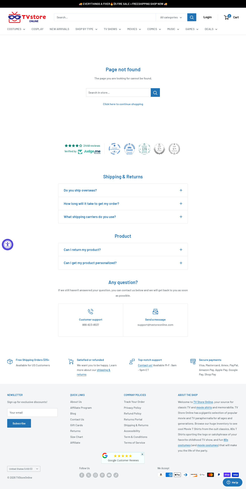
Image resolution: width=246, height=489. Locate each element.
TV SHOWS (110, 29)
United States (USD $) (20, 468)
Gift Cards (76, 425)
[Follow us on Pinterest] (102, 475)
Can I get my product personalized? (90, 263)
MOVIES (132, 29)
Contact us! (145, 365)
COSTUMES (14, 29)
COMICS (152, 29)
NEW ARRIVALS (59, 29)
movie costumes (207, 445)
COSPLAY (37, 29)
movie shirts (204, 407)
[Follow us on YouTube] (109, 475)
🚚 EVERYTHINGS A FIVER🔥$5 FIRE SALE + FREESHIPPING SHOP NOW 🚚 (123, 3)
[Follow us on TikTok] (115, 475)
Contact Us (77, 419)
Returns (75, 430)
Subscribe (19, 423)
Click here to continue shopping (123, 104)
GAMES (189, 29)
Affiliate (75, 442)
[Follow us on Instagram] (95, 475)
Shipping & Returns (136, 425)
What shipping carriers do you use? (90, 217)
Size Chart (76, 436)
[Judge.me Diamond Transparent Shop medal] (114, 149)
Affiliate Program (81, 407)
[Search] (191, 17)
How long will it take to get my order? (91, 203)
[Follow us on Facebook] (81, 475)
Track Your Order (134, 401)
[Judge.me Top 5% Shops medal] (159, 149)
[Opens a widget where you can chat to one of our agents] (232, 482)
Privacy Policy (132, 407)
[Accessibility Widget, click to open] (7, 244)
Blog (73, 413)
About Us (76, 401)
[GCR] (105, 455)
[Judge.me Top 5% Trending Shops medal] (174, 149)
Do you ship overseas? (80, 190)
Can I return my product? (82, 249)
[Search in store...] (155, 92)
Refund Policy (132, 413)
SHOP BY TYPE (84, 29)
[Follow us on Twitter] (88, 475)
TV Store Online (203, 402)
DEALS (209, 29)
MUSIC (171, 29)
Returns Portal (133, 419)
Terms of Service (134, 442)
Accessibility (132, 430)
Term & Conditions (135, 436)
